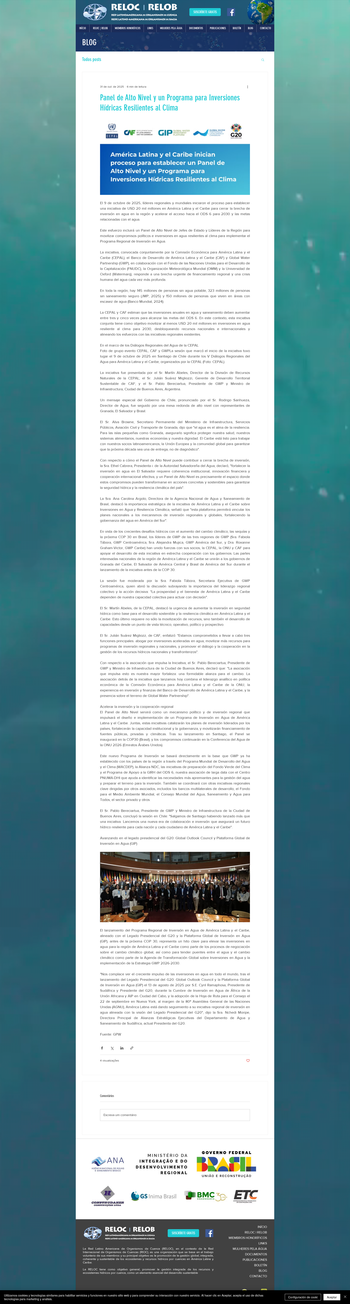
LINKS (262, 1243)
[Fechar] (345, 1297)
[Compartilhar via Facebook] (102, 1048)
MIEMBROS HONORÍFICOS (248, 1238)
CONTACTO (258, 1276)
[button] (100, 28)
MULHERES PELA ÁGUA (250, 1248)
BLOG (263, 1270)
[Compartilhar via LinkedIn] (122, 1048)
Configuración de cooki (303, 1297)
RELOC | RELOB (256, 1232)
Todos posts (91, 59)
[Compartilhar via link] (132, 1048)
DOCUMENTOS (256, 1254)
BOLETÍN (260, 1265)
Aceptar (332, 1297)
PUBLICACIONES (255, 1259)
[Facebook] (231, 12)
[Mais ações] (247, 86)
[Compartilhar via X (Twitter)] (112, 1048)
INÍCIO (262, 1227)
